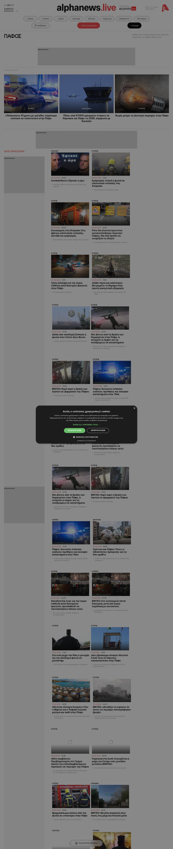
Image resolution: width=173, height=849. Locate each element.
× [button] (134, 408)
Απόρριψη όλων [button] (98, 430)
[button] (86, 425)
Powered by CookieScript (86, 441)
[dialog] (86, 424)
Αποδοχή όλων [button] (74, 430)
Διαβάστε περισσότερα (98, 420)
